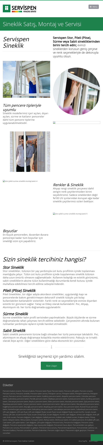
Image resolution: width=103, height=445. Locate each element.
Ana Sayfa (83, 441)
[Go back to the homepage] (19, 9)
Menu (95, 7)
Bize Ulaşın (51, 365)
